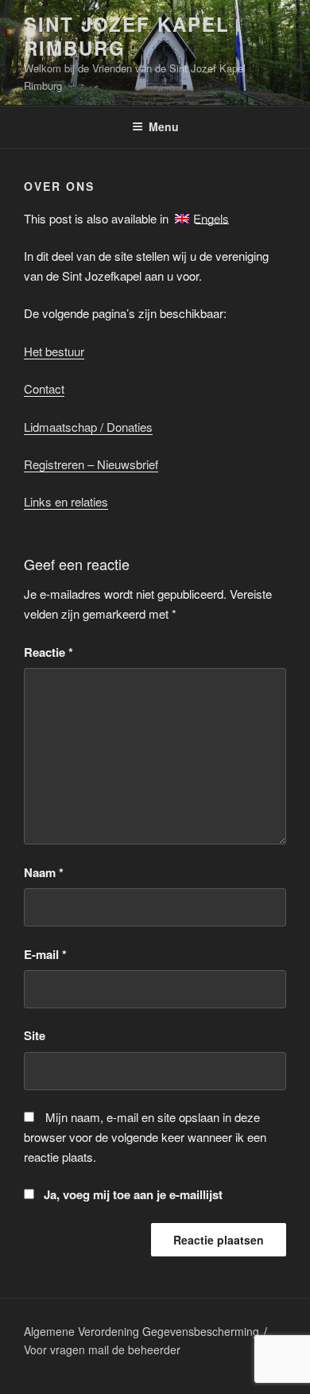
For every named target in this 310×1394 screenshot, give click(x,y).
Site (34, 1035)
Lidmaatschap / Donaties (88, 426)
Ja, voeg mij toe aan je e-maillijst (132, 1194)
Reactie (48, 652)
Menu (164, 126)
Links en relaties (66, 501)
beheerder (154, 1349)
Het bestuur (54, 351)
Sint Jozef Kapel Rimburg (127, 35)
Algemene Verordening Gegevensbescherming (141, 1331)
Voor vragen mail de (76, 1349)
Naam (44, 872)
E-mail (45, 954)
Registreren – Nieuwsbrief (91, 464)
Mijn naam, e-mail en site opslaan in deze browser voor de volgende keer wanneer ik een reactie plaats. (145, 1137)
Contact (44, 388)
